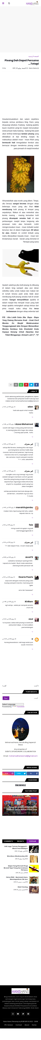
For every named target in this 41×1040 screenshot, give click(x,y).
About (27, 1025)
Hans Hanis (7, 1021)
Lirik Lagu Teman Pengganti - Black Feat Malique (16, 847)
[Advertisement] (20, 29)
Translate (20, 706)
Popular (32, 841)
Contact (19, 1025)
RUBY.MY (24, 1021)
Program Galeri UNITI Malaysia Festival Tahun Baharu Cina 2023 (21, 808)
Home (34, 1025)
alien (30, 406)
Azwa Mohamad (24, 424)
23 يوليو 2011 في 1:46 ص (9, 602)
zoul (31, 619)
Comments (8, 841)
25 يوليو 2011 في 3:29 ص (9, 639)
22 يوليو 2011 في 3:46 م (8, 424)
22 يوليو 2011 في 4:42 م (8, 507)
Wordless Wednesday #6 (17, 856)
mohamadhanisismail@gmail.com (23, 756)
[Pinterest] (26, 385)
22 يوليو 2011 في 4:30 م (8, 471)
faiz (31, 524)
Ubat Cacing (23, 887)
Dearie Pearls (26, 577)
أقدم (4, 686)
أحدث (36, 686)
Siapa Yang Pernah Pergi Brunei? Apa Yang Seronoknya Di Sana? (16, 868)
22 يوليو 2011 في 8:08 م (8, 557)
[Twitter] (31, 385)
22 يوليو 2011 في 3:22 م (8, 407)
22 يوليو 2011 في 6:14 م (8, 542)
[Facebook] (36, 385)
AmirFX (29, 557)
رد (32, 417)
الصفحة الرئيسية (33, 56)
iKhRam (29, 601)
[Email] (16, 385)
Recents (20, 841)
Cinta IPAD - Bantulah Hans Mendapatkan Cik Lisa (17, 878)
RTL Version (9, 1025)
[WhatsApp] (21, 385)
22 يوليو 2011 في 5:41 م (8, 525)
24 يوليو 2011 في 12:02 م (9, 619)
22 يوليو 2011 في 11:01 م (8, 577)
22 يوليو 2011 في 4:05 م (8, 444)
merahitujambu (24, 507)
